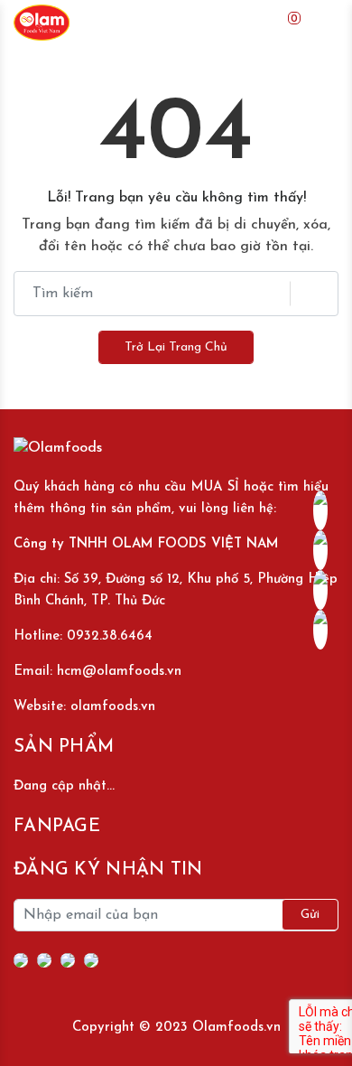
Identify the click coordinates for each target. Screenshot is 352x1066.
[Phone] (67, 960)
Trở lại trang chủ (176, 347)
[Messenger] (44, 960)
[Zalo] (91, 960)
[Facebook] (21, 960)
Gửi (310, 914)
